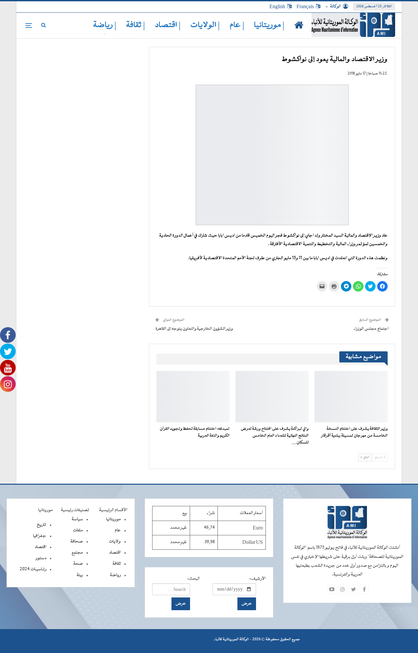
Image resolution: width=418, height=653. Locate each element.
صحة (78, 563)
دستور (41, 558)
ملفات (78, 530)
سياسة (77, 519)
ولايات (115, 541)
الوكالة (335, 6)
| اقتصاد (168, 25)
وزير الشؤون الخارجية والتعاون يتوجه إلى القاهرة (194, 328)
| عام (237, 25)
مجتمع (77, 552)
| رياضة (104, 25)
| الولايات (205, 25)
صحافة (76, 541)
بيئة (79, 575)
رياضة (115, 575)
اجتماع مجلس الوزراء (371, 328)
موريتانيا (113, 519)
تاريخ (41, 524)
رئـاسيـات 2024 (33, 569)
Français (305, 6)
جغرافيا (39, 536)
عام (118, 530)
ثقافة (116, 563)
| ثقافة (135, 25)
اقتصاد (115, 552)
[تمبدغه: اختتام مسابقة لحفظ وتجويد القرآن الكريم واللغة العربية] (193, 396)
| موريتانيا (269, 25)
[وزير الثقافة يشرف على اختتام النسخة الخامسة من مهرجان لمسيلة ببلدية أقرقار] (351, 396)
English (277, 6)
